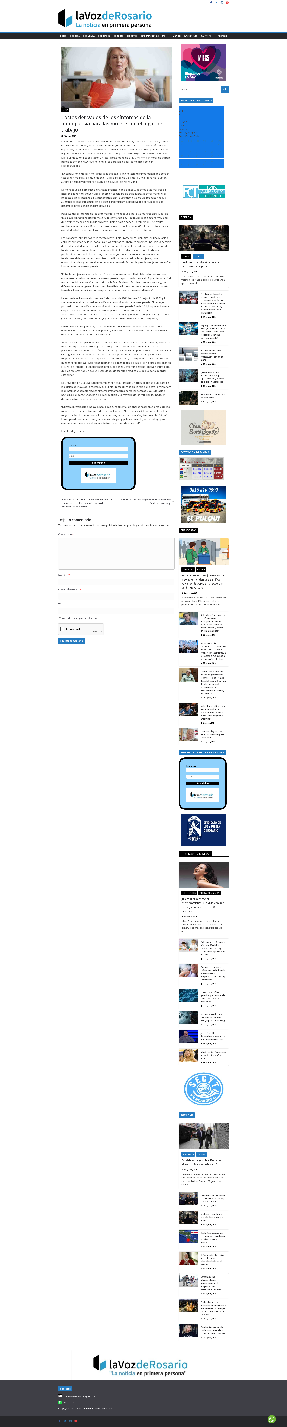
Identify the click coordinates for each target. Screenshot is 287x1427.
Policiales (104, 35)
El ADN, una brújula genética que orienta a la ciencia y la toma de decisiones (213, 997)
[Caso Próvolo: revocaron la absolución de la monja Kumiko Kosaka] (188, 1200)
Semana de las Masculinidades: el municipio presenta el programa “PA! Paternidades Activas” (211, 1283)
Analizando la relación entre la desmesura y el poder (200, 264)
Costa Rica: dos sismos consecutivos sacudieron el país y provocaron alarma (213, 1238)
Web (60, 604)
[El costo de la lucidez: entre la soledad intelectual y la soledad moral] (188, 357)
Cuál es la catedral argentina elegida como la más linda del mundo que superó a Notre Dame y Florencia (213, 1308)
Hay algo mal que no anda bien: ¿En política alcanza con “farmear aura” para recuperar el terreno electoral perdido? (213, 331)
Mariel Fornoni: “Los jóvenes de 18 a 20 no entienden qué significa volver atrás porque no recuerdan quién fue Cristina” (202, 581)
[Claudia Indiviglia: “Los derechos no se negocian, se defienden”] (188, 736)
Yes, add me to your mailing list (79, 618)
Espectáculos (189, 893)
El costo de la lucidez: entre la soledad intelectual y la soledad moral (212, 355)
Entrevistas (188, 569)
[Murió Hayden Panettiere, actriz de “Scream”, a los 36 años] (188, 1057)
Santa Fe (206, 35)
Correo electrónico (69, 589)
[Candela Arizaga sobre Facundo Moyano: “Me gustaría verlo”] (204, 1136)
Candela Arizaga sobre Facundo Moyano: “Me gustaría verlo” (201, 1162)
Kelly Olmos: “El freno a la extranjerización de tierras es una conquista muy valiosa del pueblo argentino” (213, 712)
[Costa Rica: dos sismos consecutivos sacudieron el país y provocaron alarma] (188, 1240)
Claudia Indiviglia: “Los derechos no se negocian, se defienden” (213, 734)
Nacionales (190, 35)
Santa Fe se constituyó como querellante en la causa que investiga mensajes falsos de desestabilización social (87, 503)
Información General (153, 35)
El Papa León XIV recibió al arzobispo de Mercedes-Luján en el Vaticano (212, 1259)
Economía (89, 35)
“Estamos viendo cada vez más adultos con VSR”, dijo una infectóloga (213, 1017)
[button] (167, 36)
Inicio (63, 35)
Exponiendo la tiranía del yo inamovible (213, 396)
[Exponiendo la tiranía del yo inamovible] (188, 398)
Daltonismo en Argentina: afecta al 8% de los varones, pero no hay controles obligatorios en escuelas (213, 948)
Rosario (222, 35)
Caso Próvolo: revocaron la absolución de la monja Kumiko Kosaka (213, 1198)
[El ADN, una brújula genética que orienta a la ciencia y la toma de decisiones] (188, 999)
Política (75, 35)
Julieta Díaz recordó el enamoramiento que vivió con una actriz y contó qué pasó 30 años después (202, 905)
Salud (65, 110)
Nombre (73, 445)
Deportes (131, 35)
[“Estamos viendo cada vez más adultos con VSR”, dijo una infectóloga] (188, 1019)
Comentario (66, 534)
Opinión (118, 35)
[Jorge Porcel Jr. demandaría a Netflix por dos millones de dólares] (188, 1038)
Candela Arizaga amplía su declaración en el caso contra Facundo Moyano (213, 1330)
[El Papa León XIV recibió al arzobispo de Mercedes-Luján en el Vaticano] (188, 1262)
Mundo (176, 35)
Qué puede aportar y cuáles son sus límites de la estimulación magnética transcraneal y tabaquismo (213, 973)
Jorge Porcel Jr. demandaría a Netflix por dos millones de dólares (213, 1036)
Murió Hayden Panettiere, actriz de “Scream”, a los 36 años (213, 1055)
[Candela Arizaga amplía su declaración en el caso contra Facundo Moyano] (188, 1332)
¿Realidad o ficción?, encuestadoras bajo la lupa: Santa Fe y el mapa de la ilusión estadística (212, 377)
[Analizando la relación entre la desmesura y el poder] (204, 238)
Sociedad (198, 256)
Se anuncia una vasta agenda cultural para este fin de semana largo (145, 501)
